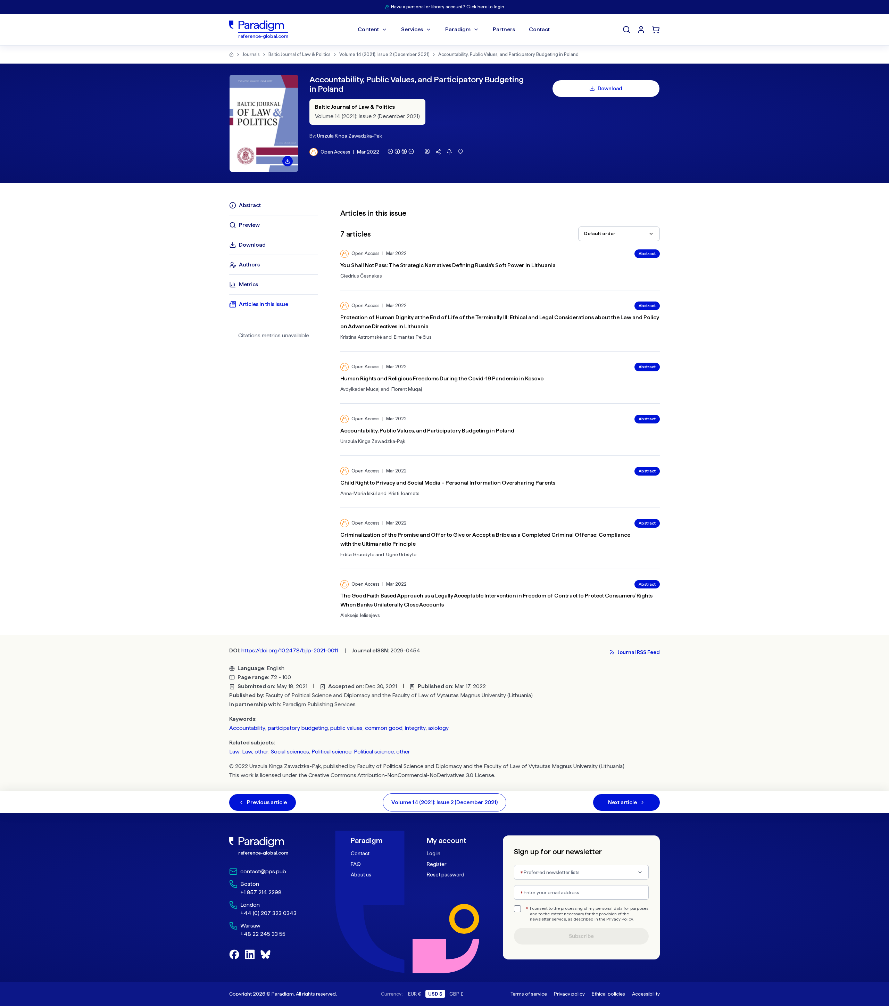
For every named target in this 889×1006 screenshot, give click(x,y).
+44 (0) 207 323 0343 (268, 913)
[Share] (438, 152)
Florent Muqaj (406, 389)
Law (234, 751)
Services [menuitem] (412, 29)
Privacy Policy (619, 919)
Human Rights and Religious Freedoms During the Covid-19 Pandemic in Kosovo (442, 378)
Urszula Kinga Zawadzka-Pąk (349, 136)
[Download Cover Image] (287, 161)
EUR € (414, 994)
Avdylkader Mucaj (360, 389)
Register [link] (436, 864)
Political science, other (382, 751)
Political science (331, 751)
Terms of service (528, 994)
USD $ (435, 994)
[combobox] (619, 233)
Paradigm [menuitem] (458, 29)
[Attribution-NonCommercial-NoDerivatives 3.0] (400, 151)
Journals (251, 54)
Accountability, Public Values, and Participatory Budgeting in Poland (508, 54)
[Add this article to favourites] (460, 152)
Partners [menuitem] (504, 29)
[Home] (231, 54)
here (482, 6)
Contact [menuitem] (539, 29)
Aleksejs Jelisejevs (360, 615)
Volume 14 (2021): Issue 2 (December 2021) (384, 54)
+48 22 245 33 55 (262, 934)
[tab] (273, 205)
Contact (360, 853)
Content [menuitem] (368, 29)
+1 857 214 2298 (261, 892)
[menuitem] (641, 29)
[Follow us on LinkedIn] (250, 954)
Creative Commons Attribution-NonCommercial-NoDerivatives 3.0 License (401, 775)
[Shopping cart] (655, 29)
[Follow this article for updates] (449, 152)
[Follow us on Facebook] (234, 954)
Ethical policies (608, 994)
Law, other (255, 751)
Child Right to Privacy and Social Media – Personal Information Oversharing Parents (447, 482)
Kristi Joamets (404, 493)
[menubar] (454, 29)
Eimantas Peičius (413, 337)
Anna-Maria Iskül (358, 493)
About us (361, 875)
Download (610, 88)
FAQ (356, 864)
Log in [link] (433, 853)
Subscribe (581, 936)
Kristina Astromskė (361, 337)
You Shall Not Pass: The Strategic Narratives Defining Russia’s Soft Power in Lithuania (448, 265)
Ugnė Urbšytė (401, 554)
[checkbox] (517, 908)
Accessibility (646, 994)
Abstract (647, 253)
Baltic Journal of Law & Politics (299, 54)
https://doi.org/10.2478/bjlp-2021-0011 (289, 650)
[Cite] (427, 152)
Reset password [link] (445, 875)
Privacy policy (569, 994)
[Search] (626, 29)
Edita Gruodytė (357, 554)
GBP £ (456, 994)
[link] (274, 845)
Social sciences (290, 751)
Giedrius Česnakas (361, 276)
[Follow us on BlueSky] (265, 954)
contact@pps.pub (263, 871)
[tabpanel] (500, 409)
